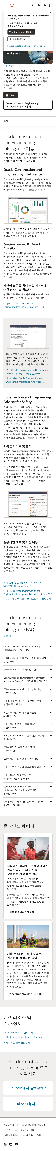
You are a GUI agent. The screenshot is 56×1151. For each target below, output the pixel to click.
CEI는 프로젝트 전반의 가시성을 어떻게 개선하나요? (23, 691)
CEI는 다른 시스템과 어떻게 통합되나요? (24, 766)
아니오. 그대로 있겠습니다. (18, 39)
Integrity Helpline (27, 1135)
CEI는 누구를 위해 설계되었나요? (20, 669)
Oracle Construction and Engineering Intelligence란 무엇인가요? (21, 648)
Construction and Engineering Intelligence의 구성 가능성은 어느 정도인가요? (20, 790)
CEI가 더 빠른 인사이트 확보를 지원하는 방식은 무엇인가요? (23, 702)
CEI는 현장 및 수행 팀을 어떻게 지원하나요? (19, 749)
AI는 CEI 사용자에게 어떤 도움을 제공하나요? (19, 714)
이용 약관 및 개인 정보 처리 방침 (32, 1125)
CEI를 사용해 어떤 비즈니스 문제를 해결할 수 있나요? (24, 659)
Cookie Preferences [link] (10, 1130)
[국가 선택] (39, 5)
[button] (5, 5)
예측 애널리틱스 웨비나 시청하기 (26, 993)
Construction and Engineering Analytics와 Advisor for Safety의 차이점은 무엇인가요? (25, 679)
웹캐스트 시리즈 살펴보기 (16, 1042)
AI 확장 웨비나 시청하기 (21, 911)
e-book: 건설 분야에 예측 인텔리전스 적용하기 (27, 598)
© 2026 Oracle (9, 1125)
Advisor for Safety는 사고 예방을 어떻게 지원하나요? (23, 737)
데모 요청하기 (28, 1103)
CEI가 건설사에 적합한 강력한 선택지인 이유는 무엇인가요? (23, 803)
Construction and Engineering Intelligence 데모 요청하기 (22, 105)
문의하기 (10, 95)
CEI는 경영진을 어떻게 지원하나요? (21, 758)
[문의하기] (51, 5)
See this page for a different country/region (26, 45)
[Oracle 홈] (12, 5)
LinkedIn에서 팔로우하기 (28, 1088)
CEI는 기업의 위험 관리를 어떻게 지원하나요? (20, 725)
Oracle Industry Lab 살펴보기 (18, 1032)
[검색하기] (33, 5)
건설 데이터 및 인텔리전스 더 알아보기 (23, 1037)
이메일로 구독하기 (10, 1135)
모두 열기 (8, 636)
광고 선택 (24, 1130)
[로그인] (45, 5)
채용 (33, 1130)
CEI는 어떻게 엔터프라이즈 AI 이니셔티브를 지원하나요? (18, 776)
